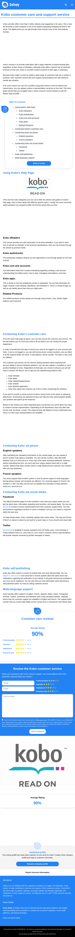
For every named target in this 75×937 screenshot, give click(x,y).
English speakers (26, 136)
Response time (8, 653)
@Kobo (6, 507)
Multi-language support (24, 158)
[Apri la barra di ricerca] (66, 5)
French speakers (26, 140)
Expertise (6, 644)
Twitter (22, 151)
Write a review (39, 163)
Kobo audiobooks (26, 114)
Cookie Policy (52, 934)
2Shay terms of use (41, 720)
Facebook (23, 147)
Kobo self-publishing (24, 154)
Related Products (26, 125)
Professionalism (9, 640)
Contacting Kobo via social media (29, 143)
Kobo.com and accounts (29, 118)
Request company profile (37, 864)
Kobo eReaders (25, 111)
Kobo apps (23, 122)
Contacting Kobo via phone (26, 132)
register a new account (12, 576)
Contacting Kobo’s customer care (29, 129)
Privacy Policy (42, 934)
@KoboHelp (7, 530)
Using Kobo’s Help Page (25, 107)
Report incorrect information (37, 872)
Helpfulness (7, 648)
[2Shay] (11, 5)
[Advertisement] (37, 49)
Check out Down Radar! (11, 918)
